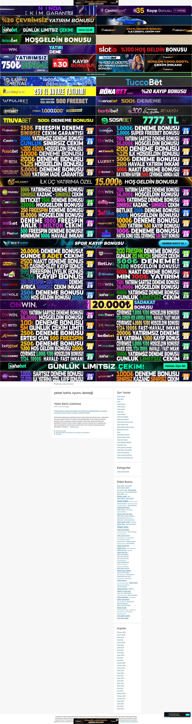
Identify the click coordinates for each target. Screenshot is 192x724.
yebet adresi (130, 498)
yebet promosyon (130, 574)
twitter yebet (122, 496)
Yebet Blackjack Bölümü (124, 442)
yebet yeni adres (132, 597)
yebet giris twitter (131, 524)
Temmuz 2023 (121, 696)
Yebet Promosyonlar (61, 430)
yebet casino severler (129, 519)
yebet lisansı (129, 550)
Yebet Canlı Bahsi (121, 517)
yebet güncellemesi (130, 537)
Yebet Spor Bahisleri (122, 586)
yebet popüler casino (121, 574)
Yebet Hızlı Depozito (123, 452)
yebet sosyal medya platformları (123, 584)
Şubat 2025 (120, 647)
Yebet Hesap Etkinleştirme (125, 457)
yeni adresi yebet (123, 616)
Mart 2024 (120, 675)
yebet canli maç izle (124, 514)
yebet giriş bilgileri (132, 531)
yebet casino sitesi (123, 522)
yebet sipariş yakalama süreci (122, 582)
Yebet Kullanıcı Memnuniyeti (125, 427)
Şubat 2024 (120, 678)
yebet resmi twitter (120, 578)
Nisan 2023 (120, 703)
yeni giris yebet (122, 618)
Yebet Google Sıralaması (124, 455)
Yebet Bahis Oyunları (123, 434)
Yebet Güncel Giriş (122, 424)
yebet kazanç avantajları (131, 548)
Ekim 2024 (120, 657)
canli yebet (128, 485)
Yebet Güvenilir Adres (123, 437)
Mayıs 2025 (120, 645)
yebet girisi (121, 524)
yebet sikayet (122, 580)
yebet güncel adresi (123, 535)
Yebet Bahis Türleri (122, 429)
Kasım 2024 (120, 655)
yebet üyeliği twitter (129, 611)
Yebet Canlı (120, 516)
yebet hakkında (130, 541)
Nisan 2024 (120, 673)
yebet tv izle (120, 593)
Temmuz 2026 (121, 632)
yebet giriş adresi (123, 530)
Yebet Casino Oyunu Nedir (125, 422)
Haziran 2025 (121, 642)
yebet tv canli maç (124, 591)
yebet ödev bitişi (132, 609)
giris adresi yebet (122, 490)
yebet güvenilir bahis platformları (123, 539)
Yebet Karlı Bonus (122, 440)
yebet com (133, 522)
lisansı (126, 494)
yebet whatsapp (122, 597)
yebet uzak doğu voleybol (122, 595)
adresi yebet (120, 485)
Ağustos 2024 (121, 663)
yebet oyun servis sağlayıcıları (123, 566)
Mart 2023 (120, 706)
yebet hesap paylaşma (121, 543)
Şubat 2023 (120, 708)
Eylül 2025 (120, 640)
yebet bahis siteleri (132, 505)
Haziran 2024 (121, 668)
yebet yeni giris (130, 601)
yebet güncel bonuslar (121, 537)
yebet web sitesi (132, 595)
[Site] (48, 130)
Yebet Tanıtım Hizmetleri (124, 447)
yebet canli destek (121, 511)
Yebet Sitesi (133, 583)
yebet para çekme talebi (123, 572)
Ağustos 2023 (121, 693)
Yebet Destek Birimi (123, 419)
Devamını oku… (74, 427)
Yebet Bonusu (129, 509)
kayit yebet (120, 494)
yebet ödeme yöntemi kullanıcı (123, 609)
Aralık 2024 (120, 652)
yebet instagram (123, 546)
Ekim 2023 (120, 688)
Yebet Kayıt (121, 548)
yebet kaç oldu (122, 550)
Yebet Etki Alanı (121, 445)
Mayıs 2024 (120, 670)
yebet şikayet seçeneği (121, 613)
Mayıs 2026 (120, 637)
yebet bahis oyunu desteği (74, 432)
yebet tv (131, 589)
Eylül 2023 (120, 691)
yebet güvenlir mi (85, 432)
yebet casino (120, 519)
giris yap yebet (120, 492)
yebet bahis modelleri (133, 501)
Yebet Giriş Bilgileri (122, 417)
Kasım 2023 (120, 686)
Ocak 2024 (120, 680)
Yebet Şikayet (121, 404)
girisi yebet (132, 490)
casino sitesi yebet (123, 488)
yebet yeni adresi (123, 599)
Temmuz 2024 (121, 665)
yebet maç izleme (122, 554)
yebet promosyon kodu (124, 576)
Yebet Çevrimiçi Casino (124, 605)
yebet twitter (127, 593)
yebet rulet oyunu (128, 578)
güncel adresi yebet (131, 492)
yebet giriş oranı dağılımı (122, 533)
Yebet (119, 401)
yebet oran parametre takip (122, 564)
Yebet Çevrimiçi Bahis (122, 603)
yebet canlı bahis (129, 516)
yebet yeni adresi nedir (121, 601)
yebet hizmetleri (130, 543)
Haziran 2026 (121, 635)
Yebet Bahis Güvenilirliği (124, 450)
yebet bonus (121, 509)
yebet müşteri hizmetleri (123, 558)
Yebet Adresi (121, 396)
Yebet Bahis (122, 501)
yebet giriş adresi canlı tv (122, 531)
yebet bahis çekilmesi (61, 432)
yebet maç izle (122, 552)
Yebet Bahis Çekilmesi (67, 403)
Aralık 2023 (120, 683)
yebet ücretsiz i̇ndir (120, 611)
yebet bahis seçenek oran (122, 505)
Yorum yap (58, 434)
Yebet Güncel (121, 406)
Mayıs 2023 (120, 701)
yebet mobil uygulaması (123, 556)
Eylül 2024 (120, 660)
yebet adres (121, 498)
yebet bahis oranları (122, 503)
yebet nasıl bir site (123, 562)
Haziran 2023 (121, 698)
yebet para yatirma (123, 568)
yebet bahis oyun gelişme (132, 503)
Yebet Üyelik (121, 608)
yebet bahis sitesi (123, 507)
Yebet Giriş (120, 399)
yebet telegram (122, 589)
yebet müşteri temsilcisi (121, 560)
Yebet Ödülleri (121, 414)
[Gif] (96, 182)
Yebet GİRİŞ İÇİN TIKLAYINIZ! (96, 74)
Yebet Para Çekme (124, 570)
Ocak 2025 (120, 650)
